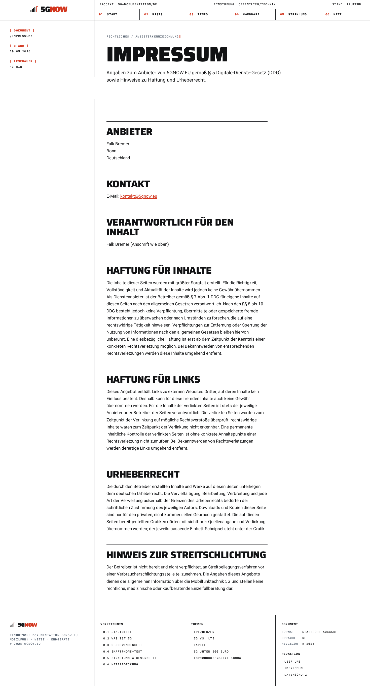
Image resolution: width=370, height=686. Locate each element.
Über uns (292, 661)
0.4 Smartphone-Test (122, 651)
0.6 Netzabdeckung (120, 664)
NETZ (333, 14)
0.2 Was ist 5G (117, 638)
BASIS (153, 14)
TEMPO (199, 14)
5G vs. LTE (204, 638)
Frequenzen (204, 631)
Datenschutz (295, 674)
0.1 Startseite (117, 631)
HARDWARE (247, 14)
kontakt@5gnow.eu (138, 196)
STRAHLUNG (293, 14)
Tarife (200, 644)
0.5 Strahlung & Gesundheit (130, 658)
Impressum (293, 668)
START (108, 14)
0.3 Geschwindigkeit (122, 644)
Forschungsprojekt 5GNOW (217, 658)
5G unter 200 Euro (211, 651)
